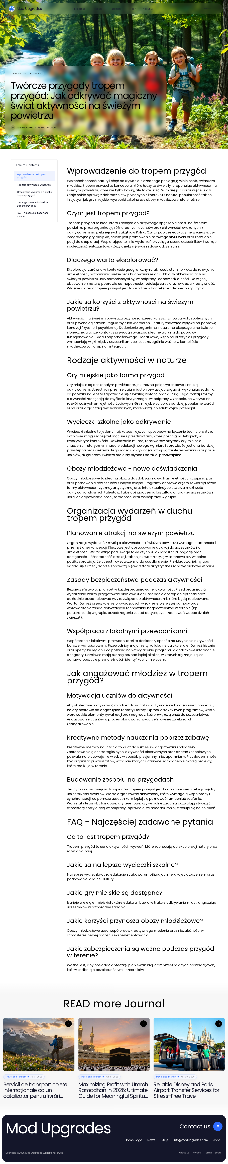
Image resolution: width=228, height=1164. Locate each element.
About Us (184, 1152)
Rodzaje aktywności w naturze (34, 184)
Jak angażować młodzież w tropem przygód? (32, 204)
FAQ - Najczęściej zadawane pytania (33, 214)
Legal (218, 1152)
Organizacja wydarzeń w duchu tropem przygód (34, 194)
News (151, 1140)
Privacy (197, 1152)
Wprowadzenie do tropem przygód (31, 176)
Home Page (133, 1140)
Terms (208, 1152)
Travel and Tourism (27, 73)
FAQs (164, 1140)
